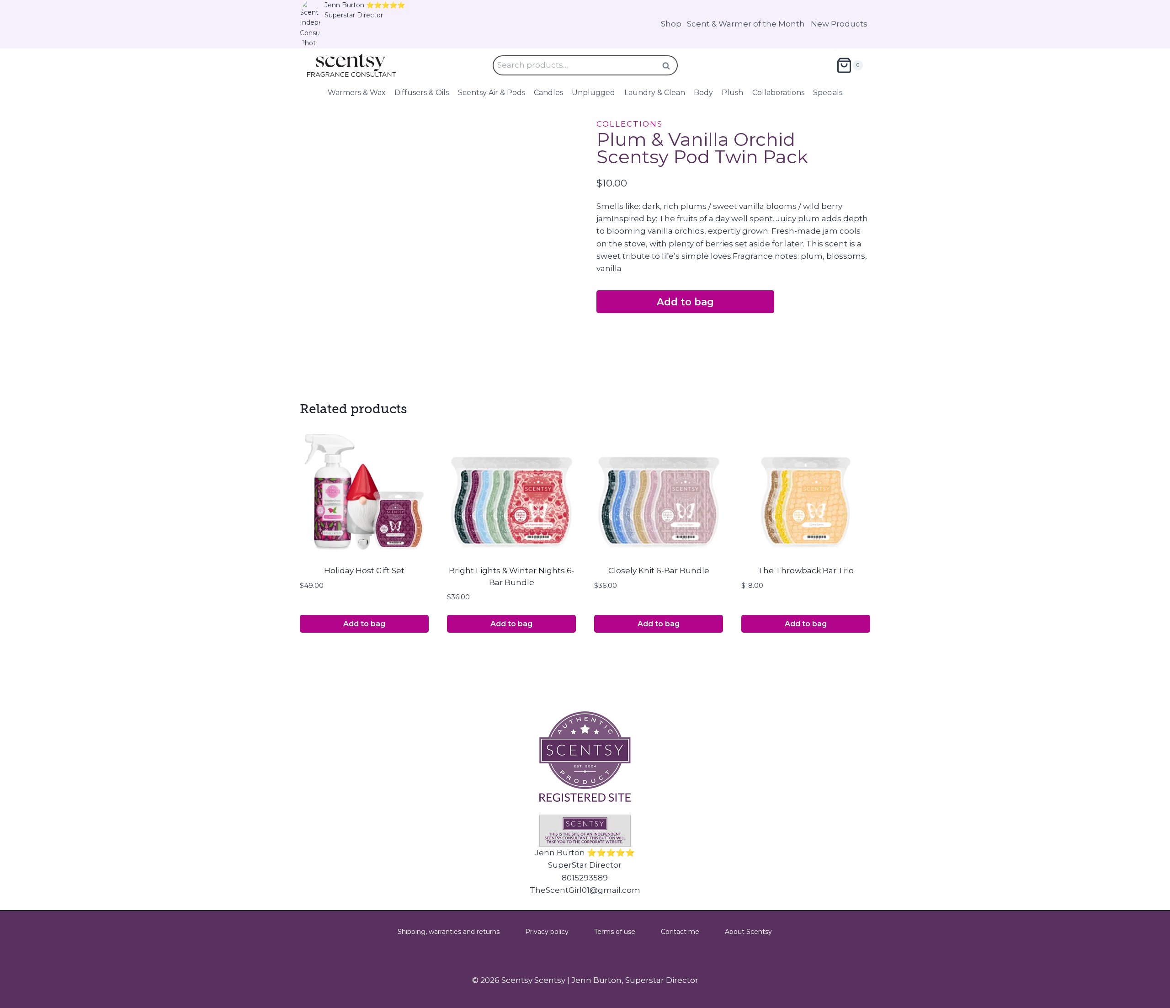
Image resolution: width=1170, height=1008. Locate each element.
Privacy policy (547, 932)
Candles (548, 92)
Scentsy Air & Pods (491, 92)
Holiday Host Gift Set (364, 570)
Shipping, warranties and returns (449, 932)
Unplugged (593, 92)
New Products (839, 23)
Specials (827, 92)
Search (669, 65)
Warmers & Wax (357, 92)
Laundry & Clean (654, 92)
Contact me (680, 932)
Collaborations (778, 92)
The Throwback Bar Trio (806, 570)
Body (703, 92)
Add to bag (685, 302)
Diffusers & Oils (421, 92)
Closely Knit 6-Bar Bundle (658, 570)
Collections (629, 123)
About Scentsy (748, 932)
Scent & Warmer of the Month (746, 23)
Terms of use (614, 932)
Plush (732, 92)
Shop (671, 23)
